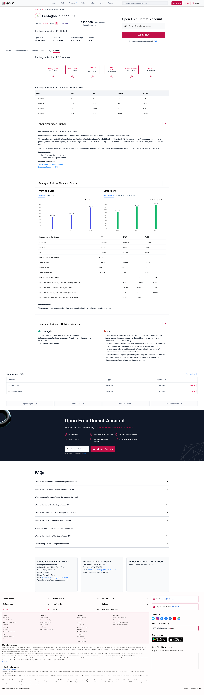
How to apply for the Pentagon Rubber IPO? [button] (52, 544)
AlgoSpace (80, 634)
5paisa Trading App (82, 627)
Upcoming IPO (28, 403)
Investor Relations (8, 620)
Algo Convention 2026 (9, 622)
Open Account (177, 3)
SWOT (43, 51)
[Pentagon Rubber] (56, 23)
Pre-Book (192, 385)
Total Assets (131, 195)
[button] (196, 3)
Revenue (42, 195)
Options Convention (9, 632)
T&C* (156, 41)
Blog (4, 634)
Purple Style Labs (16, 391)
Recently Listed (125, 403)
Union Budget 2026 (8, 636)
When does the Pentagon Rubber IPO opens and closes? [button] (56, 497)
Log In (187, 3)
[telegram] (153, 618)
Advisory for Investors (9, 669)
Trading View (80, 636)
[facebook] (166, 618)
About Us (6, 617)
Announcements (8, 639)
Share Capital (120, 195)
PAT (54, 195)
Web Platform (80, 620)
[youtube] (174, 618)
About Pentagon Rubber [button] (52, 124)
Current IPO (76, 403)
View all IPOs (190, 374)
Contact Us (5, 662)
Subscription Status (21, 51)
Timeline (8, 51)
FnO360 (79, 622)
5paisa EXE (80, 629)
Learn (101, 3)
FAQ (49, 51)
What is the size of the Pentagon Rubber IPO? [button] (52, 505)
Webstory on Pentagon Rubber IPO (51, 164)
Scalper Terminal (81, 617)
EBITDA (49, 195)
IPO (43, 9)
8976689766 (176, 607)
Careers (5, 624)
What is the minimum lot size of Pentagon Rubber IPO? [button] (56, 481)
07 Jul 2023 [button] (131, 70)
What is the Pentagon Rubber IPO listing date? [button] (53, 520)
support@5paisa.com (167, 599)
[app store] (175, 640)
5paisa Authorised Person (120, 622)
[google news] (178, 618)
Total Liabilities (109, 195)
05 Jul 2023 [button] (92, 70)
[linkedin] (170, 618)
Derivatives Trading (45, 620)
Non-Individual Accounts (120, 624)
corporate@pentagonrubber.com (55, 577)
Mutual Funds (44, 624)
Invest (54, 3)
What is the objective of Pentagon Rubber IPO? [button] (53, 536)
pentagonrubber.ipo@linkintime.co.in (102, 570)
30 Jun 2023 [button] (73, 70)
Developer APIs (81, 639)
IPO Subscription (172, 403)
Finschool (6, 629)
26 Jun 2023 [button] (53, 70)
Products (72, 3)
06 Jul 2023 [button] (112, 70)
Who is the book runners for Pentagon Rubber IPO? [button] (54, 528)
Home (37, 9)
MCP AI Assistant (82, 632)
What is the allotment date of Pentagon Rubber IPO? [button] (55, 513)
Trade (62, 3)
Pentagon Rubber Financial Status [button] (58, 183)
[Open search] (124, 3)
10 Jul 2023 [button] (151, 70)
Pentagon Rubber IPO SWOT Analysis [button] (60, 324)
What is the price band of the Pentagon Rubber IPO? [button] (55, 489)
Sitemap (5, 627)
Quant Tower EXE (81, 641)
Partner (110, 3)
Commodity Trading (45, 622)
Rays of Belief (15, 385)
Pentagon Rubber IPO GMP (48, 167)
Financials (34, 51)
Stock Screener (44, 627)
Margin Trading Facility (46, 629)
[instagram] (157, 618)
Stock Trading (44, 617)
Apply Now (143, 34)
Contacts (56, 51)
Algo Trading (80, 624)
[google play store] (159, 640)
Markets (92, 3)
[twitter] (161, 618)
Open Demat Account (103, 448)
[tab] (102, 124)
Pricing (83, 3)
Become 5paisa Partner (120, 620)
